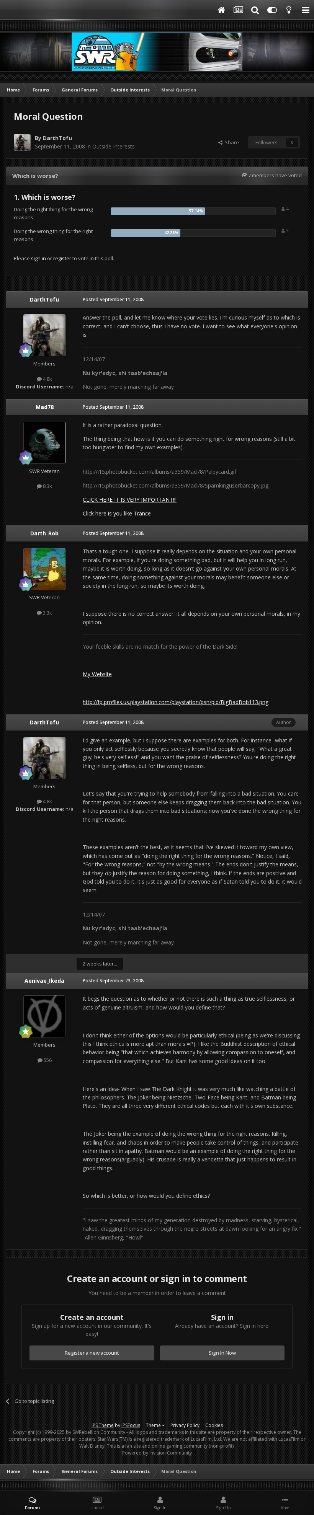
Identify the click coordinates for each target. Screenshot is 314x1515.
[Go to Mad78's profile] (44, 443)
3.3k (47, 612)
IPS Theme (103, 1425)
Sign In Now (222, 1352)
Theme (154, 1425)
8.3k (47, 486)
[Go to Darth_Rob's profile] (44, 569)
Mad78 (45, 407)
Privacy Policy (185, 1425)
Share (230, 142)
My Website (97, 674)
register (62, 258)
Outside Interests (113, 146)
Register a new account (92, 1352)
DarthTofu (57, 138)
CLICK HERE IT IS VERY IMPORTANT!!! (130, 499)
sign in (38, 258)
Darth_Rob (44, 533)
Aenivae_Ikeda (44, 980)
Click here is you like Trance (117, 513)
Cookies (214, 1425)
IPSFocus (130, 1425)
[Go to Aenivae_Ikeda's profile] (44, 1016)
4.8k (47, 378)
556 (47, 1060)
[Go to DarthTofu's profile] (22, 142)
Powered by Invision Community (157, 1453)
